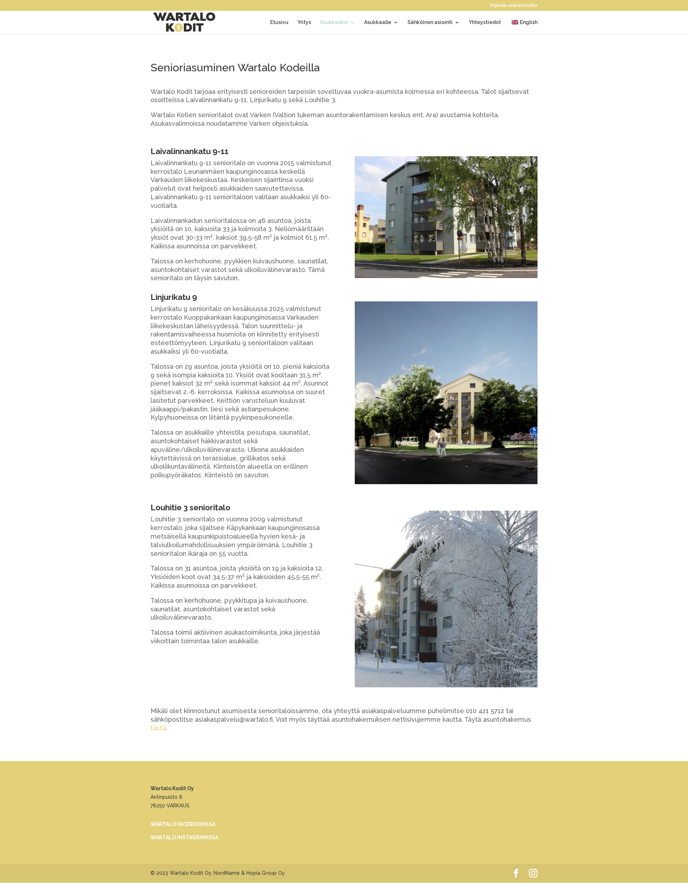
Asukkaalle (377, 22)
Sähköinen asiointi (430, 22)
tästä (158, 728)
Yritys (304, 22)
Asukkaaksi (334, 22)
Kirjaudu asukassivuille (514, 5)
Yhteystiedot (485, 22)
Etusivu (279, 22)
